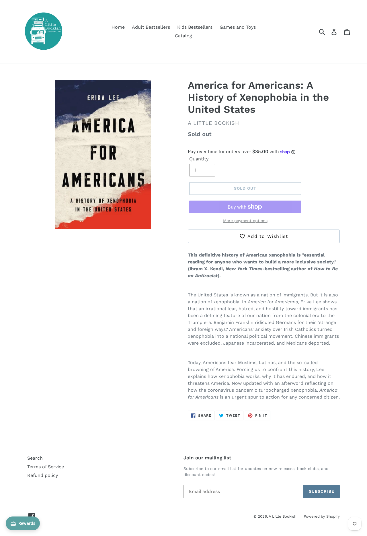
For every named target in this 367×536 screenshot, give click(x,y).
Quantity (198, 159)
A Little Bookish (282, 516)
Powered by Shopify (322, 516)
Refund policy (42, 475)
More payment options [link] (245, 220)
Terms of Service (45, 466)
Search (35, 458)
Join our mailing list (207, 458)
